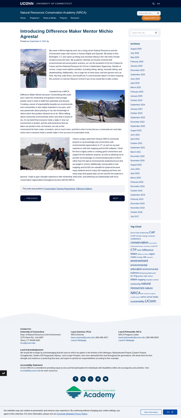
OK (169, 412)
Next (117, 198)
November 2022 (138, 122)
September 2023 (138, 117)
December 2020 (138, 156)
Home (23, 18)
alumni (133, 233)
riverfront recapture (149, 293)
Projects (63, 18)
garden (140, 276)
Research (75, 18)
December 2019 (138, 186)
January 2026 (136, 66)
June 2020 (135, 169)
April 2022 (135, 139)
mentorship (136, 284)
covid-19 (154, 246)
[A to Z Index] (158, 4)
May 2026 (135, 57)
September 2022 (138, 126)
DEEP (139, 250)
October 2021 (136, 143)
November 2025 (138, 70)
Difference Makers (84, 189)
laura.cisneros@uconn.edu (82, 337)
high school (148, 276)
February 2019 (137, 199)
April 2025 (135, 83)
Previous (31, 198)
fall (140, 273)
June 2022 (135, 135)
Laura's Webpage (78, 340)
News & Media (49, 18)
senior (143, 297)
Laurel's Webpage (126, 340)
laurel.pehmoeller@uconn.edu (131, 337)
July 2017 (135, 216)
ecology (140, 257)
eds (144, 257)
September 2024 (138, 105)
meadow (149, 280)
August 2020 (136, 165)
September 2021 (138, 148)
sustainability (137, 301)
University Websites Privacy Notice (72, 414)
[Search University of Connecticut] (154, 4)
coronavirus (146, 246)
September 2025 (138, 75)
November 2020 (138, 161)
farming (145, 273)
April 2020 (135, 173)
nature (149, 288)
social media (152, 297)
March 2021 (136, 152)
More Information (151, 412)
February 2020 (137, 182)
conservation (139, 242)
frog (135, 276)
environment (139, 261)
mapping (141, 279)
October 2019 (136, 191)
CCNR (133, 236)
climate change (142, 236)
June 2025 (135, 79)
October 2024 (136, 100)
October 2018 (136, 212)
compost (151, 236)
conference (136, 239)
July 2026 (135, 53)
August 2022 (136, 130)
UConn (150, 301)
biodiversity (144, 233)
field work (152, 273)
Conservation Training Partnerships (59, 189)
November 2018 (138, 208)
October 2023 (136, 113)
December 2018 (138, 203)
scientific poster (135, 297)
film (132, 276)
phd (142, 293)
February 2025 (137, 92)
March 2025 (136, 87)
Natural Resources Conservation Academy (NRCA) (53, 12)
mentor (156, 280)
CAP (152, 232)
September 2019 (138, 195)
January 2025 (136, 96)
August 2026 (136, 49)
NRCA (136, 293)
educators (150, 257)
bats (138, 233)
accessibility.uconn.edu (30, 371)
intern (134, 279)
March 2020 (136, 178)
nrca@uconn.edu (27, 343)
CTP (134, 249)
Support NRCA (150, 18)
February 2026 (137, 62)
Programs (34, 18)
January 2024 (136, 109)
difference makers (143, 254)
